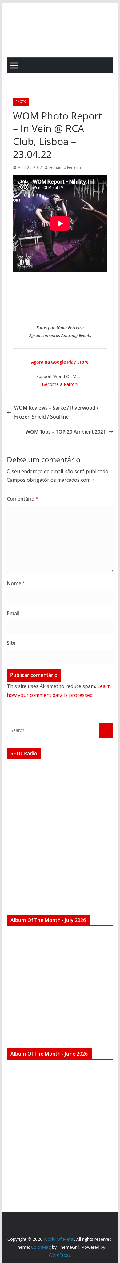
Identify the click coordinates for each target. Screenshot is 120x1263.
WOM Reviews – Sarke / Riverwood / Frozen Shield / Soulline (56, 412)
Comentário (22, 498)
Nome (16, 583)
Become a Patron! (60, 384)
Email (15, 613)
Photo (21, 101)
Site (11, 643)
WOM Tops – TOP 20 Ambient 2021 (66, 431)
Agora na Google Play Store (60, 362)
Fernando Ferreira (65, 167)
